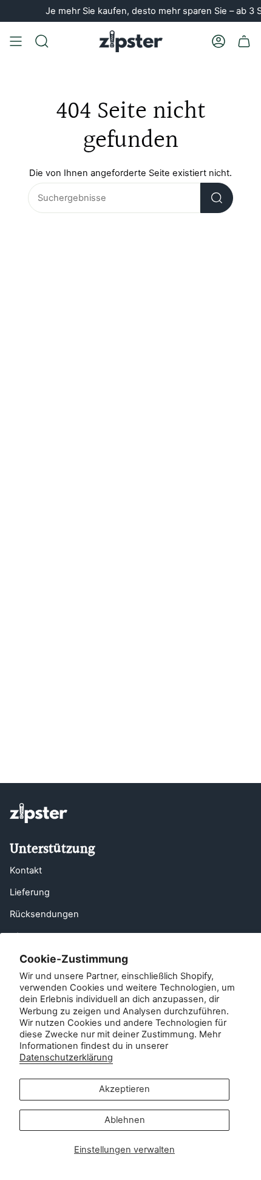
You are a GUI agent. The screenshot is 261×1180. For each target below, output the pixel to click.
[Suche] (216, 198)
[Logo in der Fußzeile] (38, 813)
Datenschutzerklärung (66, 1057)
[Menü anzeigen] (16, 41)
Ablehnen (124, 1119)
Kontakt (26, 870)
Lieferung (30, 892)
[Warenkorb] (244, 41)
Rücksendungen (44, 914)
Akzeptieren (124, 1088)
